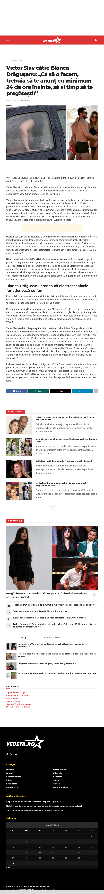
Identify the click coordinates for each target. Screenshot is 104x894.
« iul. (8, 867)
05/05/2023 (11, 100)
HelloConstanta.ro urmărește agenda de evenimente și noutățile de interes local (44, 806)
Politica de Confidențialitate (36, 886)
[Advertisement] (52, 18)
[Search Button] (96, 40)
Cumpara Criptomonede (17, 695)
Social (56, 780)
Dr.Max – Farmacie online (18, 707)
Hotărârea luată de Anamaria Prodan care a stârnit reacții (64, 461)
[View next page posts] (54, 508)
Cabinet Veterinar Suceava (18, 704)
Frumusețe (11, 784)
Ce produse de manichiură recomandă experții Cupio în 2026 (35, 802)
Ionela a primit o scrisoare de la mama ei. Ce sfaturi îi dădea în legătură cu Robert (53, 605)
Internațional (60, 769)
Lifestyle (57, 773)
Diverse (10, 769)
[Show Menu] (7, 40)
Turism (56, 784)
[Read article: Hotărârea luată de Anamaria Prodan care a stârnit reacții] (19, 469)
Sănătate (57, 777)
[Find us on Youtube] (16, 754)
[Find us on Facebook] (7, 754)
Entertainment (13, 777)
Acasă (8, 60)
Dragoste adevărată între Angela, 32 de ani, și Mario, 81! (40, 611)
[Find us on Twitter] (11, 754)
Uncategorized (60, 787)
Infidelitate (17, 60)
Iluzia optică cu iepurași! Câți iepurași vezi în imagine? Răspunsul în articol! (49, 618)
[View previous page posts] (50, 508)
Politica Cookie (13, 886)
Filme (9, 780)
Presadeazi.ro (12, 698)
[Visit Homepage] (52, 40)
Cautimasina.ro (13, 701)
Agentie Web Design (16, 693)
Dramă (9, 773)
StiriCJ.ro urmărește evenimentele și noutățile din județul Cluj (34, 810)
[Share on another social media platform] (96, 391)
